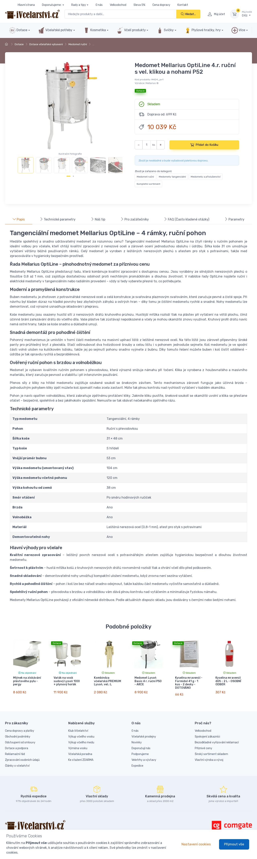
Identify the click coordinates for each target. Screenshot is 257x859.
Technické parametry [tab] (59, 219)
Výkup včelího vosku (81, 736)
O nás (99, 5)
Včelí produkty (134, 30)
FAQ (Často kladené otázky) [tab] (188, 219)
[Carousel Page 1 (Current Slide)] (68, 176)
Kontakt (182, 5)
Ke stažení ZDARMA (80, 760)
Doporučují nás (141, 748)
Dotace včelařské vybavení (46, 44)
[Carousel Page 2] (73, 176)
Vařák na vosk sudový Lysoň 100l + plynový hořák (67, 681)
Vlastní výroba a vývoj (209, 760)
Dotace (21, 30)
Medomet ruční (77, 44)
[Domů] (7, 44)
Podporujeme (140, 754)
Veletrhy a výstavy (144, 760)
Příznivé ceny (203, 748)
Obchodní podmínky (17, 736)
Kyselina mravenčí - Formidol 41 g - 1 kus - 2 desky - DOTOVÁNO (188, 683)
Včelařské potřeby (58, 30)
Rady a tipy (78, 5)
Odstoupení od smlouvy (20, 742)
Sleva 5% (139, 5)
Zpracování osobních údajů (22, 760)
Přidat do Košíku (207, 145)
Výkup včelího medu (81, 742)
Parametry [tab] (236, 219)
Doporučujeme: (51, 5)
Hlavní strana (26, 5)
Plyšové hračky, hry (206, 30)
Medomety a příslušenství (205, 176)
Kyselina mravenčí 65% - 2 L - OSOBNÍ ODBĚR (228, 681)
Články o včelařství (17, 765)
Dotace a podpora (16, 748)
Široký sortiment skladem (211, 754)
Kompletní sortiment (148, 184)
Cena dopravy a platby (19, 730)
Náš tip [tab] (99, 219)
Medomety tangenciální (172, 176)
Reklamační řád (15, 754)
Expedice (137, 765)
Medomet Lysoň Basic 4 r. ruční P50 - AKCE (148, 681)
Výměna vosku (77, 748)
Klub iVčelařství (78, 730)
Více (241, 30)
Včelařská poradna (80, 754)
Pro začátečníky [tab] (136, 219)
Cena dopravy (161, 5)
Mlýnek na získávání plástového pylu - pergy (27, 681)
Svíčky (168, 30)
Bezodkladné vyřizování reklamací (217, 742)
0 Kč (247, 14)
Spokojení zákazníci (207, 736)
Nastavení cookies (196, 844)
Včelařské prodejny (144, 736)
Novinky (137, 742)
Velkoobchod (118, 5)
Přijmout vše (234, 844)
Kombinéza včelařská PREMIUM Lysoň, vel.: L (107, 681)
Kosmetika (98, 30)
